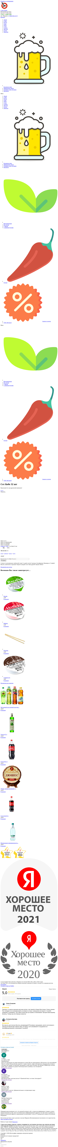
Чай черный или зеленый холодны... (10, 707)
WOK (5, 25)
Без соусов (6, 225)
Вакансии (14, 1121)
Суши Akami (4, 10)
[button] (3, 17)
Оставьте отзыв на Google (7, 1047)
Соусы (5, 30)
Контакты (6, 91)
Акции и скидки (46, 321)
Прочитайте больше (6, 1068)
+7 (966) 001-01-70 (12, 16)
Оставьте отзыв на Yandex (7, 985)
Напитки (6, 32)
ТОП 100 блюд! (8, 322)
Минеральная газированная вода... (9, 843)
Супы (5, 26)
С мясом (6, 226)
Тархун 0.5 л (4, 734)
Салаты (5, 28)
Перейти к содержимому (7, 1)
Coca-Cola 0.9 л (4, 816)
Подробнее (3, 984)
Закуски (6, 29)
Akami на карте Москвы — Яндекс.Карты (29, 1045)
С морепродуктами (8, 227)
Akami (5, 19)
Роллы (5, 22)
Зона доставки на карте (7, 1119)
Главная (3, 546)
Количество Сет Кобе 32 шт (8, 559)
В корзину (3, 560)
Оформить (3, 1140)
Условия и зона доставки (10, 89)
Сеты (5, 24)
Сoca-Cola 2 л (4, 761)
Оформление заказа (9, 88)
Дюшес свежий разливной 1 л (8, 788)
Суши (5, 21)
